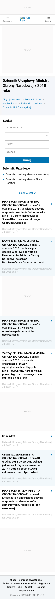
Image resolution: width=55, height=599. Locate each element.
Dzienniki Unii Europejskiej (17, 107)
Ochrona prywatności (30, 579)
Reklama (40, 586)
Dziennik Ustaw (33, 99)
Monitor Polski (10, 103)
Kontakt (29, 586)
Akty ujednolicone (12, 99)
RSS (20, 586)
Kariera (11, 586)
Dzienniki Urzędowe (31, 103)
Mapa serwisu (26, 590)
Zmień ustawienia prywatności (19, 583)
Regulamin (44, 583)
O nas (13, 579)
